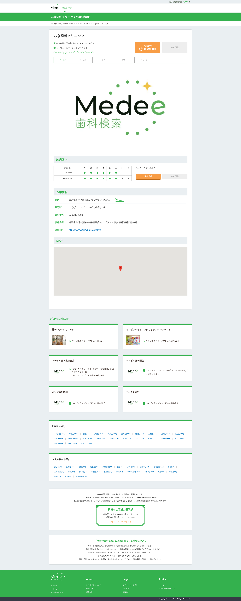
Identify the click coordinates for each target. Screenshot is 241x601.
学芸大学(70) (159, 467)
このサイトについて (93, 585)
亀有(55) (68, 476)
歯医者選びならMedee (59, 24)
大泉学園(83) (107, 467)
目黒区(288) (179, 434)
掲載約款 (126, 592)
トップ (161, 585)
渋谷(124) (58, 467)
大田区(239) (58, 439)
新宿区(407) (98, 434)
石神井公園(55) (81, 476)
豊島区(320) (127, 439)
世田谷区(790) (73, 439)
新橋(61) (119, 472)
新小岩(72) (131, 467)
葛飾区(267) (72, 443)
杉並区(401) (114, 439)
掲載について (91, 589)
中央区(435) (73, 434)
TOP (232, 593)
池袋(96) (82, 467)
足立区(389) (58, 443)
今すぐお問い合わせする (120, 521)
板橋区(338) (165, 439)
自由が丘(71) (145, 467)
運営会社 (89, 592)
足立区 (80, 24)
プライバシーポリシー (131, 585)
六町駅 (87, 24)
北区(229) (140, 439)
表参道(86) (94, 467)
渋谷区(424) (87, 439)
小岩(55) (57, 476)
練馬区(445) (179, 439)
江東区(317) (152, 434)
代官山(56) (173, 472)
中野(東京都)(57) (133, 472)
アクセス (63, 60)
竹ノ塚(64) (83, 472)
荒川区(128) (152, 439)
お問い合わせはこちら (167, 589)
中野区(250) (100, 439)
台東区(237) (125, 434)
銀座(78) (120, 467)
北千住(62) (108, 472)
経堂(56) (161, 472)
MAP (121, 200)
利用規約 (126, 589)
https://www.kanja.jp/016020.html (85, 230)
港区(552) (86, 434)
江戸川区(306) (86, 443)
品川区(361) (165, 434)
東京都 (72, 24)
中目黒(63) (95, 472)
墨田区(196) (139, 434)
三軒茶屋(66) (59, 472)
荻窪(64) (71, 472)
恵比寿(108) (70, 467)
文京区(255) (112, 434)
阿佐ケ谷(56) (149, 472)
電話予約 (150, 47)
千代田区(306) (59, 434)
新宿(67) (171, 467)
